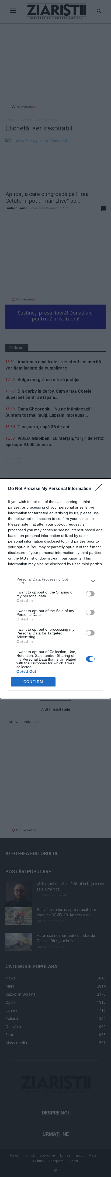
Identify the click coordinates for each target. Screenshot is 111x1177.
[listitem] (55, 581)
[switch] (90, 593)
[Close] (100, 489)
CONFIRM (33, 682)
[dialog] (55, 588)
